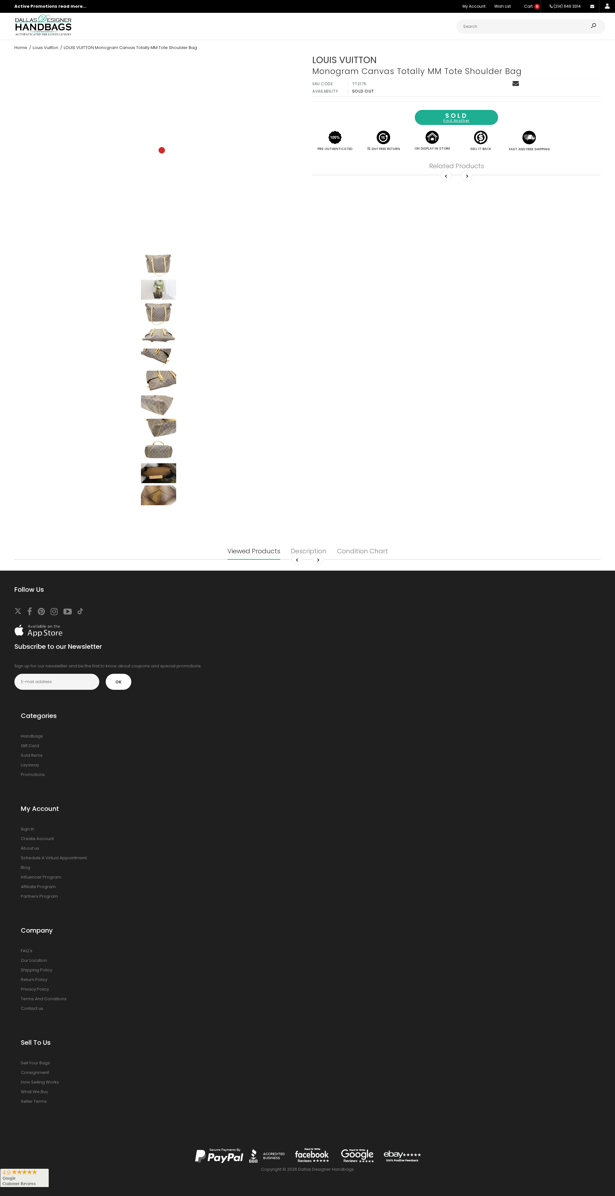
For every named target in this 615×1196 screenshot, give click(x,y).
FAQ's (26, 951)
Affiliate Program (38, 887)
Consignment (35, 1072)
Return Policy (34, 980)
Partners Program (39, 896)
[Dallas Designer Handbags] (43, 35)
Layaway (30, 765)
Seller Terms (34, 1101)
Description (308, 551)
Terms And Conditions (44, 999)
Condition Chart (362, 551)
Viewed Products (253, 551)
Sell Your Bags (35, 1063)
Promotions (33, 774)
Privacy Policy (35, 989)
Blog (25, 867)
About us (30, 848)
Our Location (34, 960)
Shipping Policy (36, 970)
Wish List (502, 6)
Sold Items (32, 755)
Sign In (27, 829)
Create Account (37, 839)
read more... (72, 6)
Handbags (32, 736)
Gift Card (30, 746)
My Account (474, 6)
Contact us (32, 1008)
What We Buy (34, 1092)
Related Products (456, 165)
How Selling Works (40, 1082)
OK (118, 682)
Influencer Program (41, 877)
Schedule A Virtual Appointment (54, 858)
